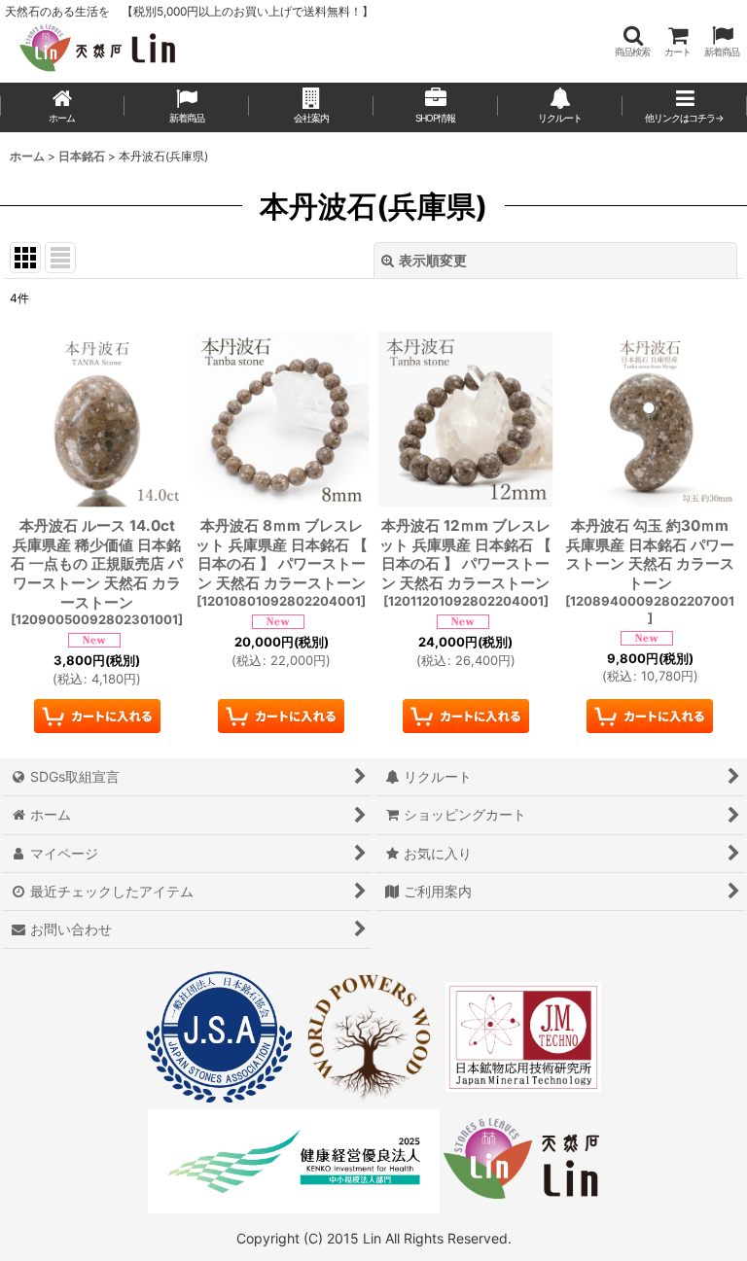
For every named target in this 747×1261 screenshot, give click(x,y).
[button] (632, 41)
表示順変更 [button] (433, 260)
